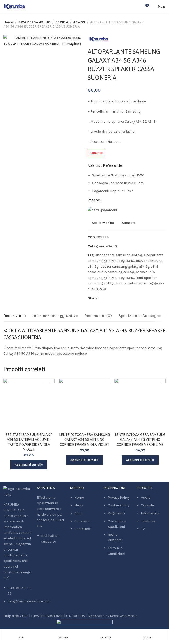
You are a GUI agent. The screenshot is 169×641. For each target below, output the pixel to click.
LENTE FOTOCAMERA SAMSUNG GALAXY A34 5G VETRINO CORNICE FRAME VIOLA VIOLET (84, 439)
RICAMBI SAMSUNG (34, 22)
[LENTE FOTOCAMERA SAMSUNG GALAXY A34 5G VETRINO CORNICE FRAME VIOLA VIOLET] (84, 404)
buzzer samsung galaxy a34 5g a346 (129, 266)
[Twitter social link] (113, 298)
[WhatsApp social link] (49, 556)
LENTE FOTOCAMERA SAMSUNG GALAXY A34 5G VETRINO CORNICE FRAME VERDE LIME (140, 439)
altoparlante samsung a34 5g (118, 255)
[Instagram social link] (43, 556)
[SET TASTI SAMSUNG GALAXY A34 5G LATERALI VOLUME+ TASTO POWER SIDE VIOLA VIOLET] (29, 404)
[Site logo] (14, 7)
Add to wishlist (103, 222)
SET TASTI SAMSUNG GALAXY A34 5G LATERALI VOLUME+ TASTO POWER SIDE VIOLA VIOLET (29, 442)
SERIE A (61, 22)
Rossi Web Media (123, 616)
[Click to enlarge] (11, 38)
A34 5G (79, 22)
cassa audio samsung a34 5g (111, 272)
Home (8, 22)
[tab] (14, 316)
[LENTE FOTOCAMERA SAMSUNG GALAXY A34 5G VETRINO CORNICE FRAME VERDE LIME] (140, 404)
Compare (129, 222)
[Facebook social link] (102, 298)
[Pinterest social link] (107, 298)
